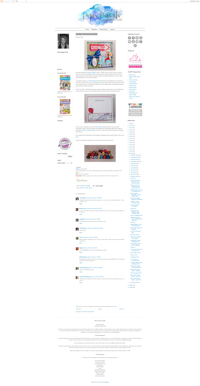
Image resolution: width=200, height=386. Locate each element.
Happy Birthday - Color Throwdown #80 (136, 225)
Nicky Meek (132, 91)
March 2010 (134, 174)
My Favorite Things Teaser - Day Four (135, 275)
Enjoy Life (132, 222)
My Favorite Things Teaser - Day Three (135, 279)
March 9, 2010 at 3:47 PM (97, 276)
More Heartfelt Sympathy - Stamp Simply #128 (135, 195)
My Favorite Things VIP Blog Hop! (136, 228)
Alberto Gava (132, 75)
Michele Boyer (83, 257)
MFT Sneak (85, 187)
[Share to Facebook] (100, 186)
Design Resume (104, 29)
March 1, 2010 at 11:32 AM (90, 247)
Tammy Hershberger (84, 276)
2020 (130, 132)
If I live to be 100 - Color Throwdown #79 (136, 250)
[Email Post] (93, 185)
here (77, 137)
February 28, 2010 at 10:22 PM (95, 228)
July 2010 (133, 165)
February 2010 (134, 176)
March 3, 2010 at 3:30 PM (96, 267)
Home (87, 29)
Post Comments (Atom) (88, 311)
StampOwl (82, 219)
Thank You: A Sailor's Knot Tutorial (135, 237)
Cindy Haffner (83, 228)
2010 (130, 153)
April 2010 (133, 172)
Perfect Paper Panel (94, 81)
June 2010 (133, 168)
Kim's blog (98, 127)
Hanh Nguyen (132, 81)
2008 (130, 287)
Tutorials (112, 29)
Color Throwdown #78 (135, 273)
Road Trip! (133, 178)
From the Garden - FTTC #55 (135, 205)
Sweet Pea (133, 208)
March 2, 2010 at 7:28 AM (94, 257)
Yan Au (131, 98)
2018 (130, 136)
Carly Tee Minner (133, 80)
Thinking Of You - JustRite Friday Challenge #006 (134, 212)
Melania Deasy (132, 89)
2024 (130, 123)
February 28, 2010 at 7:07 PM (92, 219)
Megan (81, 247)
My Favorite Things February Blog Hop (135, 266)
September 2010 (135, 161)
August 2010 (134, 163)
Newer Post (78, 309)
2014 (130, 144)
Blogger (107, 382)
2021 (130, 129)
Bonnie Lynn (82, 208)
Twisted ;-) (133, 247)
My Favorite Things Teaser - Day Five (135, 270)
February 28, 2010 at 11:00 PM (90, 237)
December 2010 (135, 155)
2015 (130, 142)
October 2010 (134, 159)
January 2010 (134, 282)
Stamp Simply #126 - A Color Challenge (136, 244)
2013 (130, 147)
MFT (81, 187)
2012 (130, 149)
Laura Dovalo (132, 85)
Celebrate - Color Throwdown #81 (135, 202)
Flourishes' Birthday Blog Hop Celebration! (136, 198)
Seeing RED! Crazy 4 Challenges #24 (135, 241)
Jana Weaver (82, 198)
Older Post (121, 309)
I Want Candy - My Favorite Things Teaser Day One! (135, 186)
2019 (130, 134)
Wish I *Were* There (135, 252)
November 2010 (135, 157)
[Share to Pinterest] (102, 186)
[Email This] (96, 186)
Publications (94, 29)
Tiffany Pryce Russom (134, 96)
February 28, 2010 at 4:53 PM (94, 198)
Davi (80, 237)
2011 (130, 151)
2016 (130, 140)
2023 (130, 125)
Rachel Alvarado (133, 93)
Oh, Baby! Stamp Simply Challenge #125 (136, 263)
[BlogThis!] (97, 186)
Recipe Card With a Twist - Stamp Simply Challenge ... (136, 219)
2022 (130, 127)
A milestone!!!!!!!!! (134, 257)
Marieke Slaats (132, 87)
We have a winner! (135, 234)
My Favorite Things (90, 72)
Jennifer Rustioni (133, 83)
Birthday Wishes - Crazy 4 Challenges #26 (136, 190)
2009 (130, 285)
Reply (80, 203)
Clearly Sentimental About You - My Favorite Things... (135, 182)
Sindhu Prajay (132, 94)
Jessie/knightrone (84, 267)
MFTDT (90, 187)
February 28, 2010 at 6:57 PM (94, 208)
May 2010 (133, 170)
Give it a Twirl (133, 255)
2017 (130, 138)
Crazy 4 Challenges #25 (136, 215)
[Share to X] (99, 186)
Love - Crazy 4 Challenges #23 (134, 259)
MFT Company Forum (89, 130)
